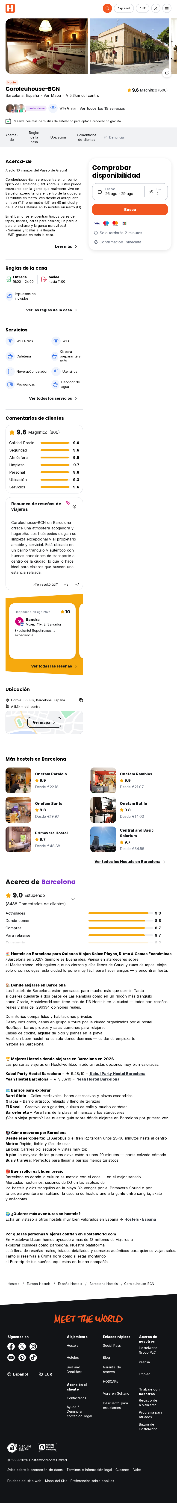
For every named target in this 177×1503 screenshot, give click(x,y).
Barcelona (15, 95)
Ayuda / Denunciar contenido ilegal (79, 1411)
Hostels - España (140, 1219)
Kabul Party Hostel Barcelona (117, 1073)
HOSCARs (110, 1381)
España (32, 95)
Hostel (12, 82)
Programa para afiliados (150, 1414)
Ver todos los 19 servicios (102, 108)
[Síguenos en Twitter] (22, 1346)
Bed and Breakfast (74, 1369)
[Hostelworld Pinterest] (22, 1357)
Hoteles (73, 1357)
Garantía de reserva (112, 1369)
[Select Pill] (107, 8)
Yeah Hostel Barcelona (98, 1079)
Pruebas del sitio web (24, 1481)
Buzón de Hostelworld (148, 1426)
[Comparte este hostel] (166, 72)
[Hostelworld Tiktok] (33, 1357)
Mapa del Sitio (56, 1481)
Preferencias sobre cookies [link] (92, 1481)
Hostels (72, 1345)
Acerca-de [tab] (12, 137)
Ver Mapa (52, 95)
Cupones (122, 1470)
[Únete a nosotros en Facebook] (11, 1346)
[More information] (74, 506)
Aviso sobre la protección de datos (35, 1470)
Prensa (144, 1362)
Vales (137, 1470)
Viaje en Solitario (116, 1393)
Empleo (144, 1374)
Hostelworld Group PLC (148, 1350)
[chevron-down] (73, 899)
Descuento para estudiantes (115, 1405)
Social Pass (112, 1345)
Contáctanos (76, 1398)
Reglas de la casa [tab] (34, 137)
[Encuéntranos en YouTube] (11, 1357)
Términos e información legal (89, 1470)
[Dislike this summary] (77, 584)
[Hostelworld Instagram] (33, 1346)
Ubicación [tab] (58, 137)
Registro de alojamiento (148, 1402)
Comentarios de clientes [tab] (86, 137)
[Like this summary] (66, 584)
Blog (106, 1357)
